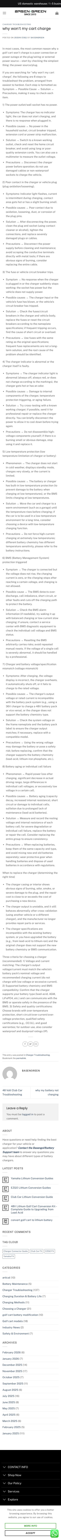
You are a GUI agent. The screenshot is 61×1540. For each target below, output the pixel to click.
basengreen (37, 37)
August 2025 (10, 1389)
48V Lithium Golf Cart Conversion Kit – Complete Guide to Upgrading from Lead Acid (34, 1209)
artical (6, 1277)
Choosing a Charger (14, 1308)
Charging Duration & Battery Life (22, 1296)
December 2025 (12, 1364)
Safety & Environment (15, 1333)
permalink (21, 1058)
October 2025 (11, 1377)
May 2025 (8, 1408)
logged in (27, 1114)
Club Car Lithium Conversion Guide (32, 1196)
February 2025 (11, 1427)
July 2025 (8, 1396)
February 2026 (11, 1352)
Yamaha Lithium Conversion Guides (32, 1178)
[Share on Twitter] (30, 1044)
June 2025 (8, 1402)
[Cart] (57, 13)
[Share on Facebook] (25, 1044)
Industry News (11, 1327)
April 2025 (8, 1414)
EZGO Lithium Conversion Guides (31, 1187)
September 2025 (12, 1383)
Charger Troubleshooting (16, 24)
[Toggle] (4, 1467)
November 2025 (12, 1371)
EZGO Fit (49, 1251)
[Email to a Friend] (36, 1044)
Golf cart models (12, 1321)
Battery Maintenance (15, 1283)
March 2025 (9, 1421)
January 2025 (10, 1433)
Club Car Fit (36, 1251)
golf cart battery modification (20, 1314)
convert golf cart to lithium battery (32, 1220)
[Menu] (4, 13)
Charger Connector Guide (15, 1251)
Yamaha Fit (8, 1256)
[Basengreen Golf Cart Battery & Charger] (30, 13)
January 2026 (10, 1358)
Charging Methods (13, 1302)
